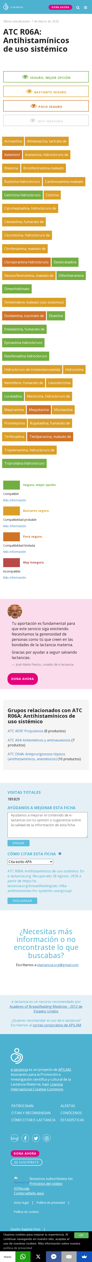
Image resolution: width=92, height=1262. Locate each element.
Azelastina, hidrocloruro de (46, 154)
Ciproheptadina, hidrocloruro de (30, 208)
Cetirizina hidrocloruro (22, 195)
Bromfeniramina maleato (43, 168)
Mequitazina (39, 409)
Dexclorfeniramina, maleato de (28, 275)
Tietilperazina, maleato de (50, 436)
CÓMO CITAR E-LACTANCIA (33, 1120)
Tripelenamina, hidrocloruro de (29, 450)
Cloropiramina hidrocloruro (26, 262)
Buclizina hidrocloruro (22, 181)
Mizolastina (63, 409)
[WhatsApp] (23, 1256)
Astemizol (12, 154)
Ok (81, 1235)
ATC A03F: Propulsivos (25, 731)
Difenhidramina (71, 275)
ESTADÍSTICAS (72, 1120)
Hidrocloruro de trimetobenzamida (32, 369)
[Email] (69, 1256)
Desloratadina (65, 262)
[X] (38, 1256)
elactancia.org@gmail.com (58, 965)
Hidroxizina (74, 369)
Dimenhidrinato (17, 288)
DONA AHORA (60, 7)
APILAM (64, 1069)
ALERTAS (68, 1106)
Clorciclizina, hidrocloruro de (27, 235)
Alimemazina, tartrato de (47, 141)
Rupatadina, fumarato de (50, 423)
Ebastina (56, 315)
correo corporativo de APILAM (57, 1025)
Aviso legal (21, 1202)
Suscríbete (28, 1162)
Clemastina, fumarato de (24, 221)
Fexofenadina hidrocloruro (25, 356)
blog (14, 1138)
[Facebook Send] (53, 1256)
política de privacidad (17, 1248)
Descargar (22, 901)
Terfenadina (14, 436)
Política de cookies (26, 1212)
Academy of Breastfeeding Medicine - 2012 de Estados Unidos (46, 1009)
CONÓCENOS (71, 1113)
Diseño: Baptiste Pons (25, 1229)
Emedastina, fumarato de (24, 329)
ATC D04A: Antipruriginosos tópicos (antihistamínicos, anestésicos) (36, 756)
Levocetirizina (59, 382)
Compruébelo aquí (29, 1193)
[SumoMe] (84, 1256)
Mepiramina (14, 409)
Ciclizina (52, 195)
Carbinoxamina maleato (64, 181)
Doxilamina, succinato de (24, 315)
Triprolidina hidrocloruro (24, 463)
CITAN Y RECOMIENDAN (31, 1113)
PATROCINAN (22, 1106)
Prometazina (14, 423)
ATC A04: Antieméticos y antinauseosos (39, 740)
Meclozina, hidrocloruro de (48, 396)
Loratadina (13, 396)
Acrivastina (13, 141)
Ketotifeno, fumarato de (23, 382)
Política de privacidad (51, 1202)
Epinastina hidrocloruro (23, 342)
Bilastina (11, 168)
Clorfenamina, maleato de (25, 248)
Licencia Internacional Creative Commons (37, 1087)
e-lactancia (19, 1069)
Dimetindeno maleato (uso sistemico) (34, 302)
